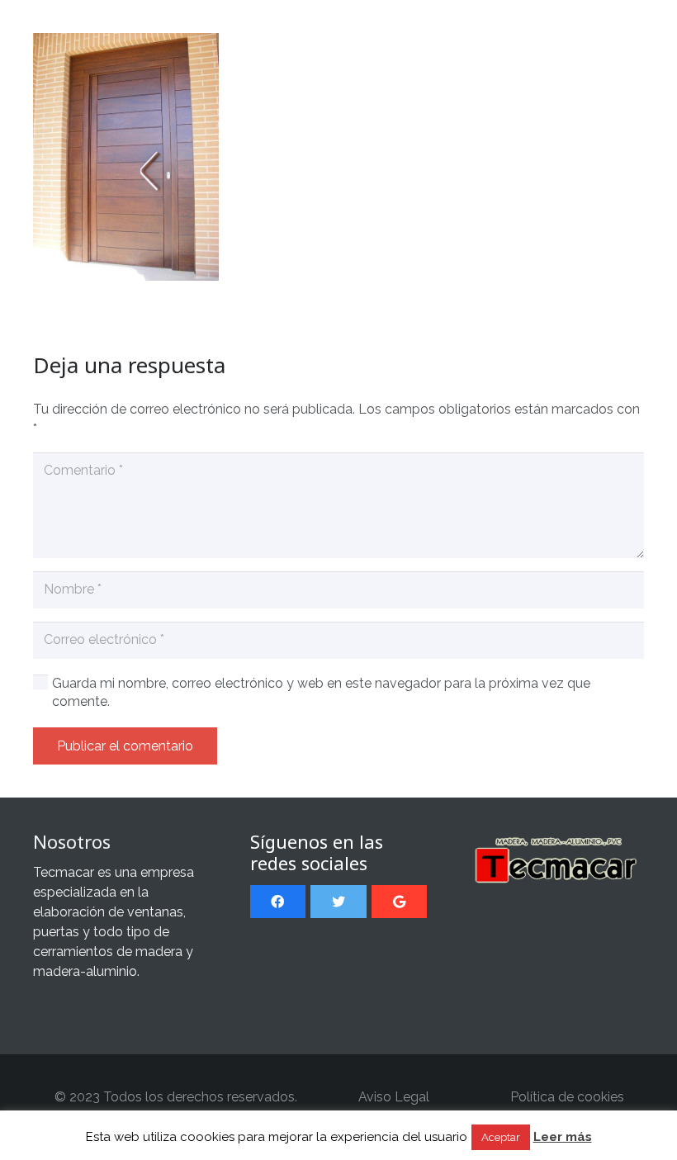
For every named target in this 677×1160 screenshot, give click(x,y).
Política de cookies (567, 1097)
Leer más (562, 1136)
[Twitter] (338, 901)
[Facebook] (277, 901)
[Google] (399, 901)
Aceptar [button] (500, 1137)
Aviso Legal (393, 1097)
